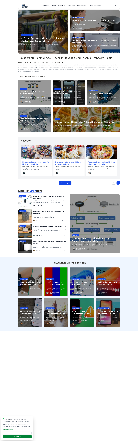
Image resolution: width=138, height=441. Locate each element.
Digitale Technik (62, 5)
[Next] (118, 183)
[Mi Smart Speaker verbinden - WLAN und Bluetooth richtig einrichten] (43, 32)
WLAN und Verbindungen (94, 5)
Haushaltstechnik (81, 5)
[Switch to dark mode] (115, 5)
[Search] (112, 5)
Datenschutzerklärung (8, 429)
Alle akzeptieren (17, 436)
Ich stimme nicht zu (17, 433)
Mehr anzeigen (65, 183)
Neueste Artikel (46, 5)
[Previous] (113, 183)
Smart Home (71, 5)
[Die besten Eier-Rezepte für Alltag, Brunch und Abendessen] (86, 119)
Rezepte (54, 5)
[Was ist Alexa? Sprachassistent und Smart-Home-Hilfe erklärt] (95, 223)
